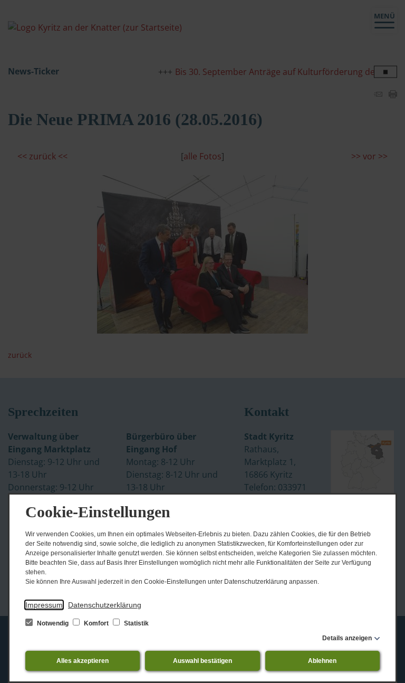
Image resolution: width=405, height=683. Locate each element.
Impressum (44, 605)
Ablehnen (322, 661)
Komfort (96, 623)
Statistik (135, 623)
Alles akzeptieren (82, 661)
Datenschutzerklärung (104, 605)
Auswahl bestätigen (202, 661)
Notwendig (52, 623)
